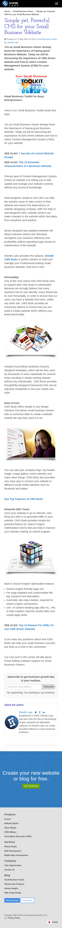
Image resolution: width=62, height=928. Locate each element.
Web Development (12, 851)
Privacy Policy (13, 918)
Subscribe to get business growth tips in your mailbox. (31, 678)
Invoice (7, 819)
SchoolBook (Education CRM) (17, 836)
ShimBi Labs (12, 42)
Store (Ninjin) (10, 828)
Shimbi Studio (10, 846)
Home (7, 11)
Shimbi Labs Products (14, 884)
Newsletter (27, 900)
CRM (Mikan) (10, 832)
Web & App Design (12, 893)
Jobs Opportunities (12, 865)
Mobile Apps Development (16, 855)
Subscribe (48, 686)
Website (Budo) (11, 823)
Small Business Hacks (23, 11)
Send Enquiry (12, 900)
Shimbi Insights (11, 888)
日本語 (54, 922)
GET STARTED (31, 786)
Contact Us (9, 869)
